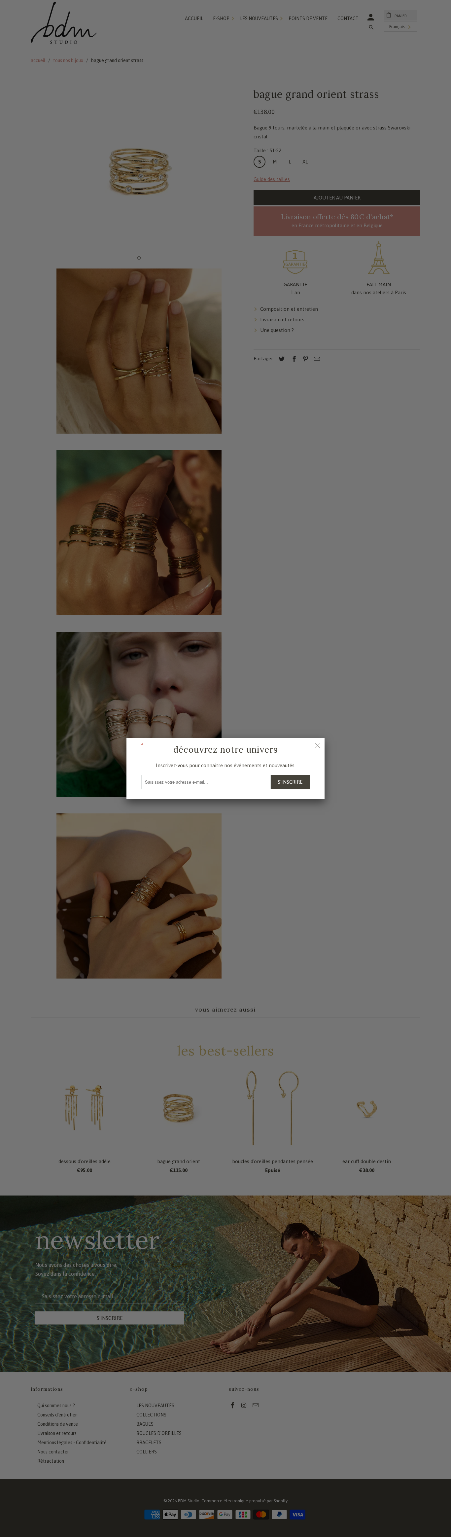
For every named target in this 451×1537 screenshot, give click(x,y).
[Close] (317, 745)
